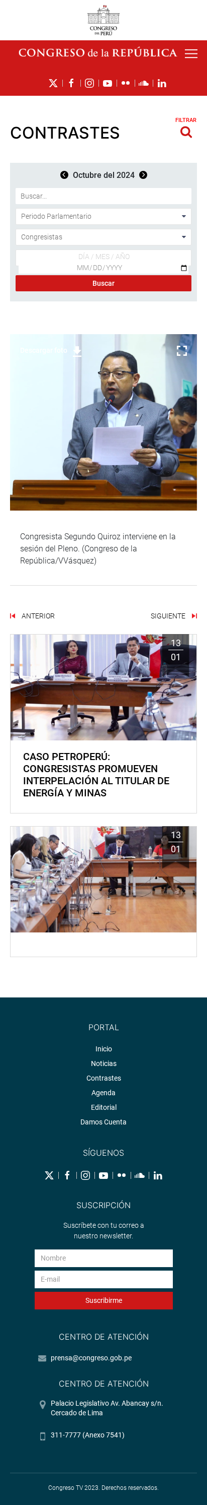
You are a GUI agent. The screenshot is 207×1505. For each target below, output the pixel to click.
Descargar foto (43, 350)
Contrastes (103, 1078)
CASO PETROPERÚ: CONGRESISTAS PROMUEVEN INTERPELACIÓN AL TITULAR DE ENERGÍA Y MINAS (96, 774)
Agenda (103, 1093)
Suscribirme (103, 1300)
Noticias (104, 1063)
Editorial (104, 1107)
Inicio (103, 1049)
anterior (37, 616)
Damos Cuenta (103, 1122)
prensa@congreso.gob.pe (91, 1358)
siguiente (169, 616)
